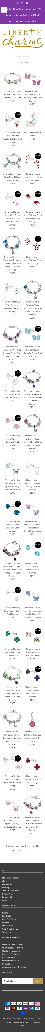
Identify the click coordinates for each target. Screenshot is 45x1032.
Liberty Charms (27, 1019)
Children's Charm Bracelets (13, 944)
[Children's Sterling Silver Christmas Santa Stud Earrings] (32, 244)
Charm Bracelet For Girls (12, 947)
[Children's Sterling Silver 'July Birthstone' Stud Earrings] (32, 764)
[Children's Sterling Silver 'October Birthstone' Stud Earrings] (12, 423)
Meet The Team (9, 919)
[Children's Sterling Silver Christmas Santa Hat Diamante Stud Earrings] (32, 199)
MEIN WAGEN (28, 21)
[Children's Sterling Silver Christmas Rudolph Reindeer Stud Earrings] (12, 120)
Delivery (5, 887)
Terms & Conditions (10, 890)
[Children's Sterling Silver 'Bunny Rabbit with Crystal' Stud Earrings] (32, 468)
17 (25, 850)
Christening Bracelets (11, 951)
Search (5, 912)
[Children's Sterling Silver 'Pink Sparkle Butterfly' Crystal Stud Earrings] (32, 79)
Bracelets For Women (11, 954)
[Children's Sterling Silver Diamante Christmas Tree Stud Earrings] (12, 289)
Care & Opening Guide (11, 929)
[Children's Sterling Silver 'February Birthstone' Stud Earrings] (32, 674)
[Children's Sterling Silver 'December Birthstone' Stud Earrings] (12, 509)
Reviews (5, 922)
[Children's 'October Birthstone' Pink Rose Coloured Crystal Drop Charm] (32, 719)
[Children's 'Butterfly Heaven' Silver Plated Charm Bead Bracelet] (12, 79)
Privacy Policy (8, 897)
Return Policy (7, 894)
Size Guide (6, 916)
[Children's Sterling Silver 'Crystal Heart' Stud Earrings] (12, 595)
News (4, 900)
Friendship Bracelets (10, 960)
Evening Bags (7, 964)
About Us (6, 881)
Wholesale (6, 932)
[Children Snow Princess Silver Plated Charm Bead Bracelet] (12, 161)
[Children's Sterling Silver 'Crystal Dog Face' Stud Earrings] (32, 636)
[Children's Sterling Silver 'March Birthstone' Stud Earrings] (32, 550)
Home (18, 56)
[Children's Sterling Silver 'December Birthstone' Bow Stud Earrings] (12, 764)
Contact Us (7, 884)
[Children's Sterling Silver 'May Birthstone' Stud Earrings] (12, 636)
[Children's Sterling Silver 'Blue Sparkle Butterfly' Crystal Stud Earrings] (32, 334)
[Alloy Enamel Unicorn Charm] (32, 120)
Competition (7, 925)
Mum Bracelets (8, 957)
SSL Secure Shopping (10, 877)
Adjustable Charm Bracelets (14, 967)
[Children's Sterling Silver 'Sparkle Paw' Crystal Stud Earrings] (12, 379)
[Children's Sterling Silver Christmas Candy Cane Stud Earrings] (32, 161)
